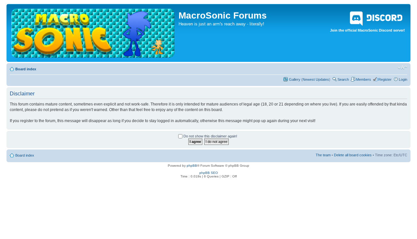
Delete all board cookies (353, 155)
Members (363, 79)
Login (403, 79)
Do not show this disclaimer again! (209, 136)
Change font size (402, 68)
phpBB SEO (208, 173)
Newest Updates (316, 79)
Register (385, 79)
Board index (25, 69)
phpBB (192, 165)
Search (343, 79)
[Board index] (93, 32)
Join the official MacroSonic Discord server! (367, 30)
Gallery (294, 79)
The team (323, 155)
